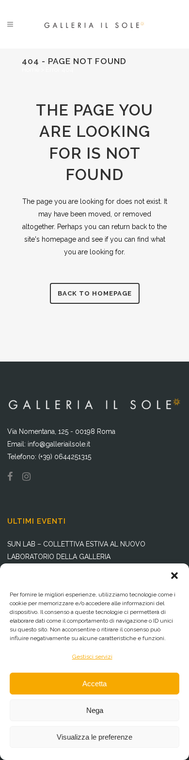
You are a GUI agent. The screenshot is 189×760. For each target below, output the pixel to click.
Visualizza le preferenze (94, 737)
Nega (94, 710)
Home (30, 69)
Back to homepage (95, 293)
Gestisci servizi (92, 656)
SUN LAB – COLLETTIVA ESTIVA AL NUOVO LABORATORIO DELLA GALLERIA (76, 550)
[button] (174, 575)
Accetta (94, 683)
